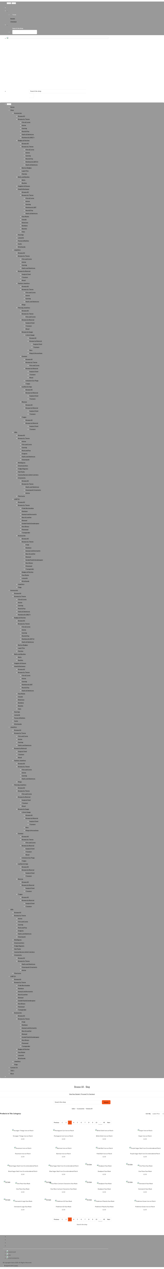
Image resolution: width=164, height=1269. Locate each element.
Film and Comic (27, 259)
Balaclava (25, 222)
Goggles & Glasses (24, 186)
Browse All (21, 116)
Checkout (13, 22)
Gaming (24, 128)
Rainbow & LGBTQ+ (32, 162)
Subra (73, 1108)
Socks (20, 244)
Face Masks (25, 216)
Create (15, 1266)
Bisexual (24, 520)
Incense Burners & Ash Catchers (28, 475)
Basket (12, 19)
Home (12, 107)
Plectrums (21, 496)
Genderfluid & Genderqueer (30, 523)
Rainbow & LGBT (31, 207)
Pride (27, 545)
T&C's (12, 1070)
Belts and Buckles (24, 177)
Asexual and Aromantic (29, 514)
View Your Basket (74, 1094)
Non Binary (25, 526)
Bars (30, 350)
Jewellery (17, 250)
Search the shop (82, 1224)
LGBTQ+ (17, 499)
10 (96, 1122)
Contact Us (14, 1067)
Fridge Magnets (23, 469)
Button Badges (27, 168)
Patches (24, 174)
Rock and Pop (26, 450)
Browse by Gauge (27, 332)
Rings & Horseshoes (35, 353)
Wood (24, 280)
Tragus (28, 384)
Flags (20, 587)
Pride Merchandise (28, 508)
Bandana (25, 226)
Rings (24, 305)
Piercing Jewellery (24, 308)
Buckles (24, 183)
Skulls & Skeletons (28, 134)
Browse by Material (24, 271)
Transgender (26, 532)
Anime (24, 125)
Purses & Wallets (23, 241)
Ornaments (22, 478)
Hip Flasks (21, 472)
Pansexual (25, 529)
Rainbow (25, 511)
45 (104, 1122)
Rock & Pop (25, 131)
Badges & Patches (24, 140)
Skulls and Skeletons (28, 268)
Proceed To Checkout (88, 1094)
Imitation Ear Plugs (32, 381)
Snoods (24, 219)
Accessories (18, 113)
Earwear (24, 356)
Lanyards (21, 238)
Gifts (15, 432)
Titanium (25, 277)
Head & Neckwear (23, 189)
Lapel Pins (25, 171)
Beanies (24, 229)
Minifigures (21, 463)
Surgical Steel (26, 274)
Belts (23, 180)
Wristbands (21, 247)
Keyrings (21, 235)
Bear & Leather (27, 517)
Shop (12, 110)
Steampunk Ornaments (33, 490)
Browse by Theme (24, 119)
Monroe (24, 402)
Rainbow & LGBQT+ (28, 137)
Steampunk (25, 460)
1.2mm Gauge (30, 335)
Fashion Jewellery (24, 283)
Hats (23, 232)
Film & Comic (26, 122)
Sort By (148, 1114)
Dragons (24, 453)
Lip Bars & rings (27, 387)
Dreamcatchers (23, 466)
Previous (56, 1122)
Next (108, 1122)
